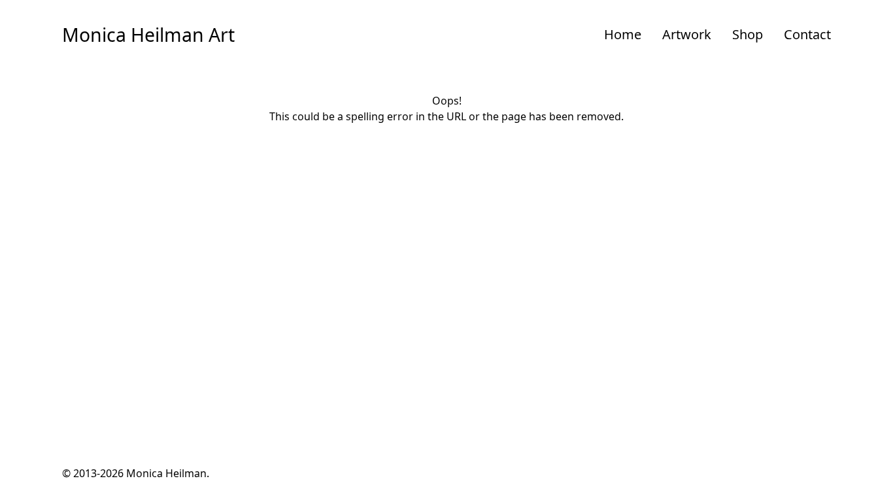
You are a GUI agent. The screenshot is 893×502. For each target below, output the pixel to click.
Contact (807, 34)
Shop (747, 34)
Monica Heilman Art (148, 34)
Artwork (686, 34)
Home (622, 34)
